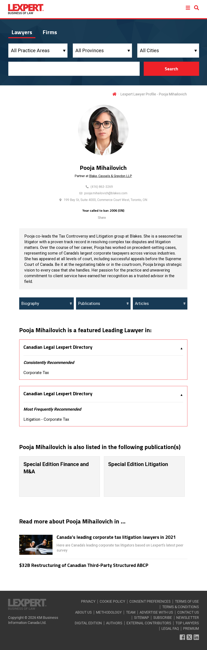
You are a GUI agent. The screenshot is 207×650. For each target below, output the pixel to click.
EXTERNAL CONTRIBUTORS (149, 623)
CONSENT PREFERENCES (150, 601)
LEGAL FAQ (170, 628)
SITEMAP (141, 617)
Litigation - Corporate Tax (46, 419)
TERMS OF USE (187, 601)
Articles (142, 303)
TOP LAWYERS (187, 623)
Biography (30, 303)
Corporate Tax (36, 372)
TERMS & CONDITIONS (180, 607)
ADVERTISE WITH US (156, 612)
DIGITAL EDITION (88, 623)
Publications (89, 303)
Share (102, 218)
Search (171, 68)
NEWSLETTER (187, 617)
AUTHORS (114, 623)
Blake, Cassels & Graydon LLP (110, 176)
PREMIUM (191, 628)
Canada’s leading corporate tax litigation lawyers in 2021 (116, 537)
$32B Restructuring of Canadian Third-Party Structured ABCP (83, 565)
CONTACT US (188, 612)
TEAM (130, 612)
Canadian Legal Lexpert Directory (57, 347)
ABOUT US (83, 612)
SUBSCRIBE (162, 617)
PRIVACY (88, 601)
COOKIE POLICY (112, 601)
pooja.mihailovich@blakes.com (105, 193)
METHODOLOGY (109, 612)
